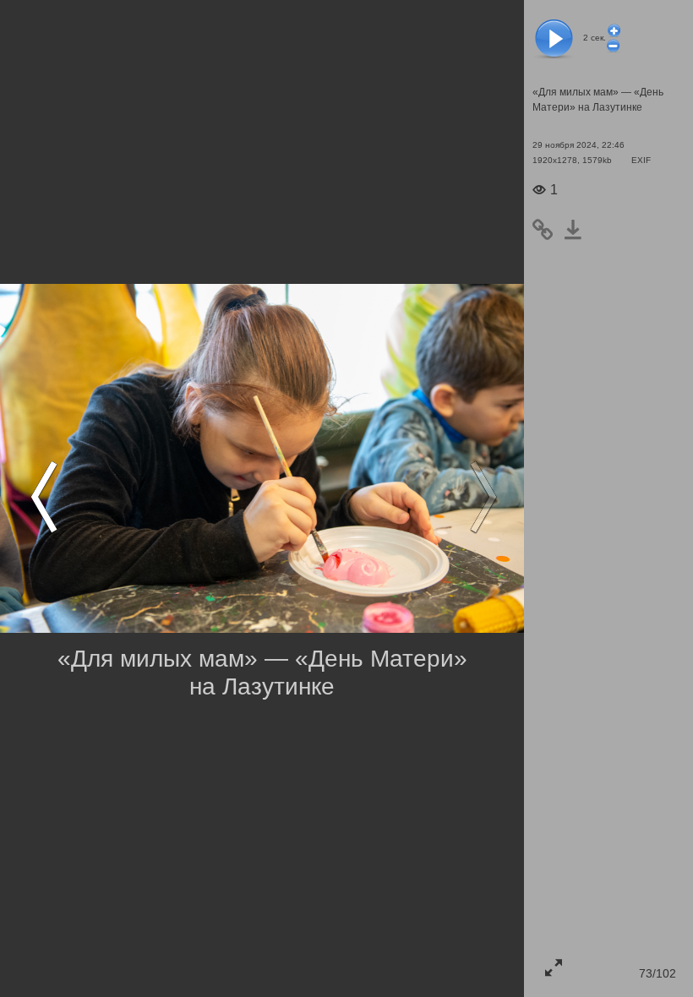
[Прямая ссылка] (547, 230)
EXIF (641, 160)
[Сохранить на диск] (578, 230)
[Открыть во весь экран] (553, 967)
